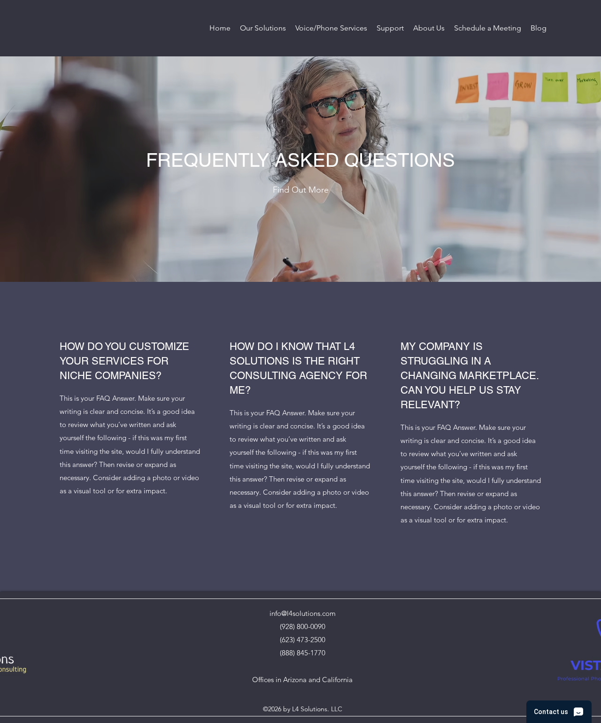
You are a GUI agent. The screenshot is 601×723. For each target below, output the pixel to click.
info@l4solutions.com (303, 613)
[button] (263, 28)
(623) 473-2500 (302, 639)
